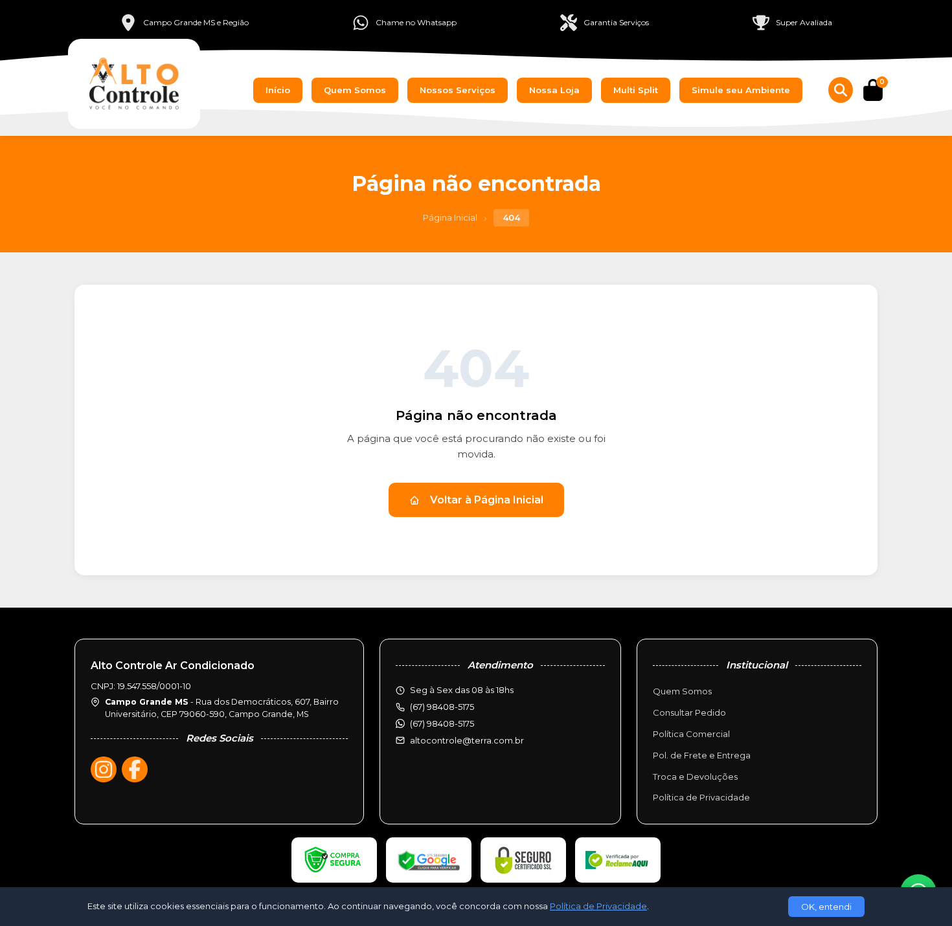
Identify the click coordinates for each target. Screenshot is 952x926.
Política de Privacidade (701, 797)
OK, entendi (826, 906)
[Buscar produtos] (840, 90)
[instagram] (104, 769)
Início (278, 90)
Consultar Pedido (689, 712)
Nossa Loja (554, 90)
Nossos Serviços (457, 90)
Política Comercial (691, 734)
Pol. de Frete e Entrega (702, 755)
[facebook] (135, 769)
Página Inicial (450, 217)
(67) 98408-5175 (442, 723)
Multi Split (635, 90)
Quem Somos (355, 90)
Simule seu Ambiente (741, 90)
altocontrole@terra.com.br (467, 740)
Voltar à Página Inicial (486, 500)
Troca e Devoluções (695, 776)
